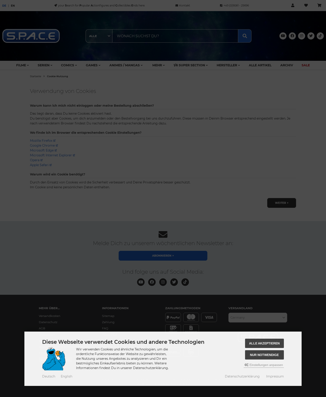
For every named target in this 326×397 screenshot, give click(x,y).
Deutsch (48, 376)
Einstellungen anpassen (266, 365)
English (66, 376)
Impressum (275, 376)
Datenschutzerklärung (242, 376)
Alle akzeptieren (264, 343)
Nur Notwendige (264, 355)
